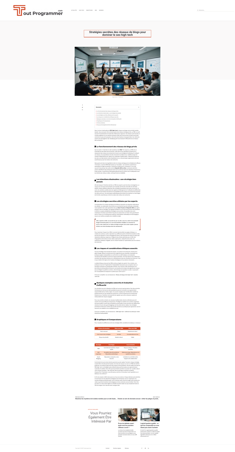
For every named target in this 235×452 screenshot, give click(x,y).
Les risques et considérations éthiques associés (107, 117)
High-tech (81, 10)
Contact (107, 448)
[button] (138, 107)
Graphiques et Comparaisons (103, 121)
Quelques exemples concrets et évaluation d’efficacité (109, 119)
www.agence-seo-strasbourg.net (108, 138)
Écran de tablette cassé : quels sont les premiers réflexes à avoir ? (126, 425)
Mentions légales (117, 448)
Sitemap (127, 448)
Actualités (74, 10)
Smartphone (89, 10)
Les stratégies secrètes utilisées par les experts (107, 115)
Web (96, 10)
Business (101, 10)
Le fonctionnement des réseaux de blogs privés (107, 111)
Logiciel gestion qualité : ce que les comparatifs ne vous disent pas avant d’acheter (149, 425)
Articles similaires (101, 122)
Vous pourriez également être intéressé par (106, 124)
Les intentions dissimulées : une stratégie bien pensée (109, 113)
